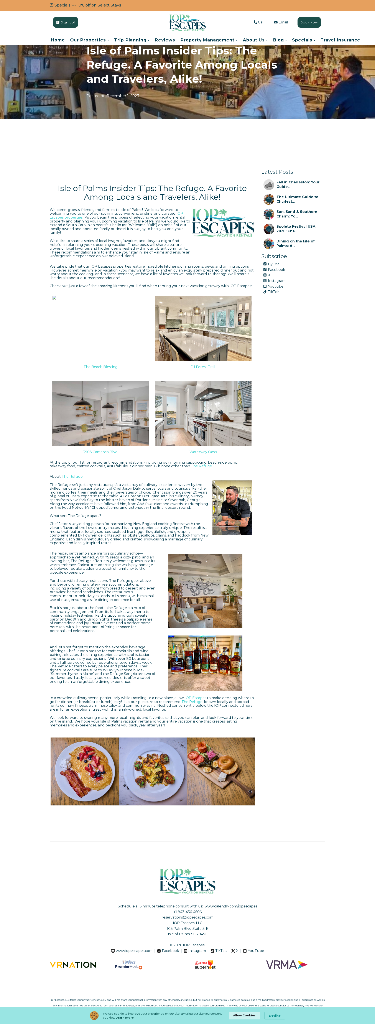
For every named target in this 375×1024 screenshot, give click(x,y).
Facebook (276, 270)
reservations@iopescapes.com (188, 917)
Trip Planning (130, 40)
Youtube (275, 286)
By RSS (274, 264)
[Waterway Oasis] (203, 413)
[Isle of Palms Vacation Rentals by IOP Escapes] (187, 22)
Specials (302, 40)
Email (283, 22)
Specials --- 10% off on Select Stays (87, 5)
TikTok (274, 292)
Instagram (277, 281)
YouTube (256, 951)
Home (58, 40)
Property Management (207, 40)
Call (261, 22)
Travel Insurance (340, 40)
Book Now (309, 22)
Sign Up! (68, 22)
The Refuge (201, 466)
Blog (278, 40)
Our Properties (88, 40)
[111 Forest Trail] (203, 328)
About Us (254, 40)
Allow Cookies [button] (244, 1015)
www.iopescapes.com (134, 951)
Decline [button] (275, 1015)
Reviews (165, 40)
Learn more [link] (124, 1017)
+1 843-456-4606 (188, 912)
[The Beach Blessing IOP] (100, 328)
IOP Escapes (195, 698)
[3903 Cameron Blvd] (100, 413)
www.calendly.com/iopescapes (231, 906)
